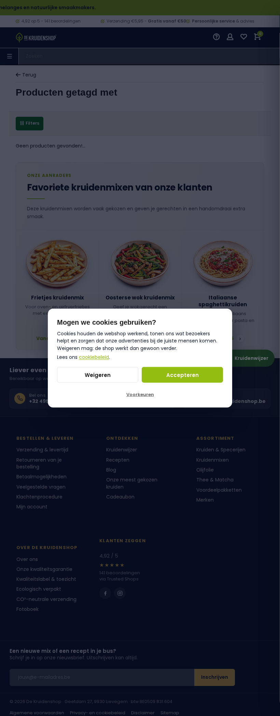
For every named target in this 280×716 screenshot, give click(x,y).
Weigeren (98, 374)
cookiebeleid (94, 356)
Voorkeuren (140, 394)
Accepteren (182, 374)
